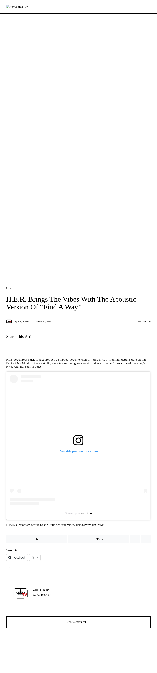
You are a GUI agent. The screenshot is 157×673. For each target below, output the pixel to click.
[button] (36, 348)
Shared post (73, 513)
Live (8, 288)
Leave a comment (76, 621)
